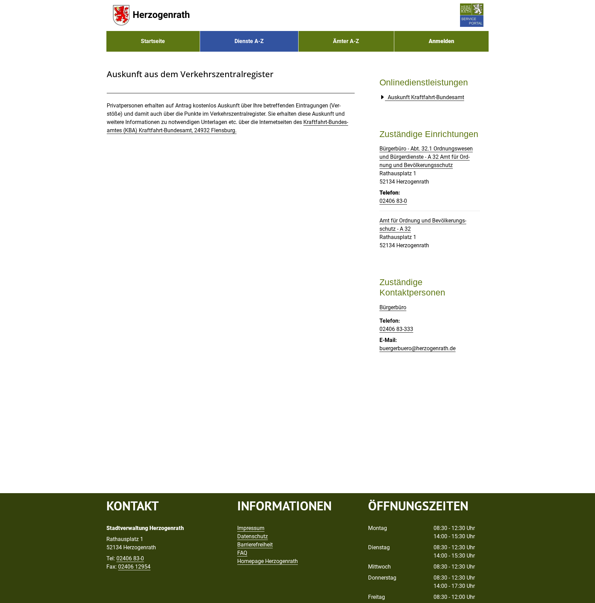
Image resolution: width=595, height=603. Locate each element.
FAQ (242, 553)
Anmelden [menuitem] (441, 41)
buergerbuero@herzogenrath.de (417, 348)
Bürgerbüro (392, 307)
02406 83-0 (393, 201)
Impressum (250, 528)
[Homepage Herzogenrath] (151, 15)
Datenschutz (252, 536)
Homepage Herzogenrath (267, 561)
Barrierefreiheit (255, 544)
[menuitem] (153, 41)
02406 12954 (134, 566)
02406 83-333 (396, 329)
